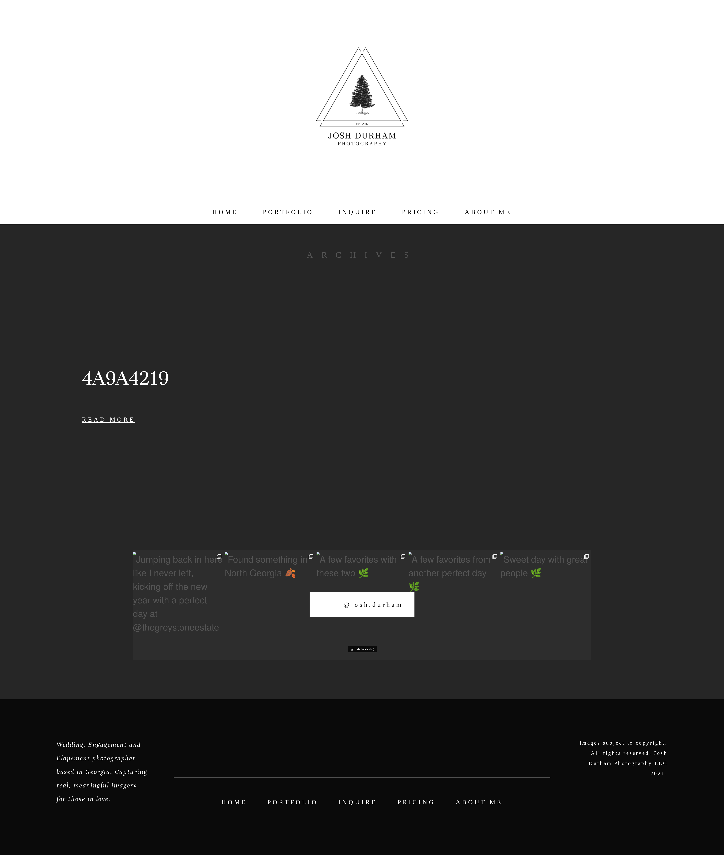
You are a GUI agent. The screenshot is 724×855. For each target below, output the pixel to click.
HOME (225, 212)
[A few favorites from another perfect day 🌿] (454, 597)
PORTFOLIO (288, 212)
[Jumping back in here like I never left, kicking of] (178, 597)
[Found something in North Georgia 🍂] (270, 597)
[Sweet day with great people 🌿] (545, 597)
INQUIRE (357, 212)
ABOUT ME (488, 212)
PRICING (421, 212)
